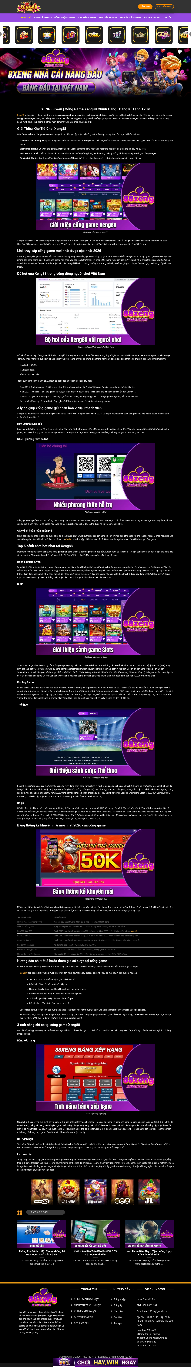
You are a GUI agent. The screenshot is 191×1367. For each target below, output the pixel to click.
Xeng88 (20, 115)
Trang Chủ (25, 17)
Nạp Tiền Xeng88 (87, 17)
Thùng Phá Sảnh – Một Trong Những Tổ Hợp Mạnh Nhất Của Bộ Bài (42, 1253)
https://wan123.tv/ (122, 1356)
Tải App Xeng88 (152, 17)
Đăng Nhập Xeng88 (64, 17)
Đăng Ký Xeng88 (43, 17)
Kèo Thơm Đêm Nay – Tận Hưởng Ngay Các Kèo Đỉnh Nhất (149, 1253)
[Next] (169, 1238)
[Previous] (22, 1238)
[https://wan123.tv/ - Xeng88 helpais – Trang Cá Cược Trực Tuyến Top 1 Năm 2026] (32, 6)
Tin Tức (167, 17)
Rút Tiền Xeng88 (108, 17)
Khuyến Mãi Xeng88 (130, 17)
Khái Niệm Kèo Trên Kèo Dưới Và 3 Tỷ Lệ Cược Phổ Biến (95, 1253)
